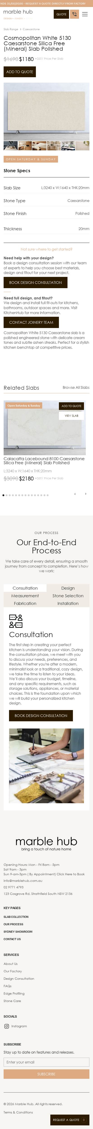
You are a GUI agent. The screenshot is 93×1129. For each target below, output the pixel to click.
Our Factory (13, 971)
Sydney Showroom (18, 931)
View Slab (71, 416)
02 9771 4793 (13, 887)
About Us (10, 964)
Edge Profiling (14, 993)
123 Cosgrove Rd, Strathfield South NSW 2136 (38, 893)
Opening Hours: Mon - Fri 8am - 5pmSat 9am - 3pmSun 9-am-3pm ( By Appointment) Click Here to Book (44, 869)
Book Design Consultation (35, 282)
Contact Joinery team (31, 322)
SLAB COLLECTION (16, 917)
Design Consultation (19, 978)
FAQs (7, 986)
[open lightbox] (46, 112)
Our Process (13, 924)
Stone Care (12, 1001)
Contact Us (12, 939)
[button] (84, 14)
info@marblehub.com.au (23, 880)
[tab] (25, 588)
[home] (18, 15)
